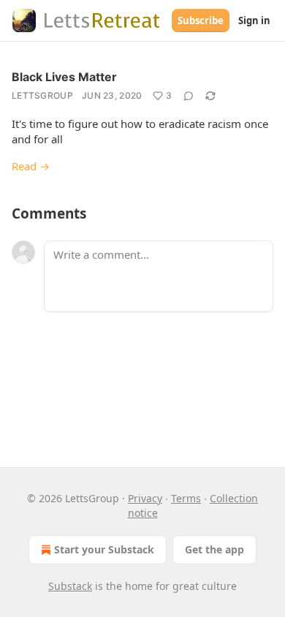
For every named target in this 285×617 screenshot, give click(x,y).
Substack (70, 586)
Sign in (254, 20)
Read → (31, 166)
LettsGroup (42, 95)
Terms (186, 498)
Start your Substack (104, 549)
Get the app (214, 549)
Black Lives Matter (64, 76)
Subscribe (201, 20)
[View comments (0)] (188, 96)
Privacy (145, 498)
